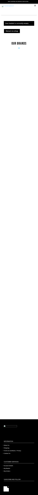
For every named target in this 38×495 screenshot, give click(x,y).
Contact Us (7, 453)
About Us (6, 445)
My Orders (7, 471)
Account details (8, 465)
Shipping (6, 448)
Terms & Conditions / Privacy (12, 450)
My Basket (7, 468)
